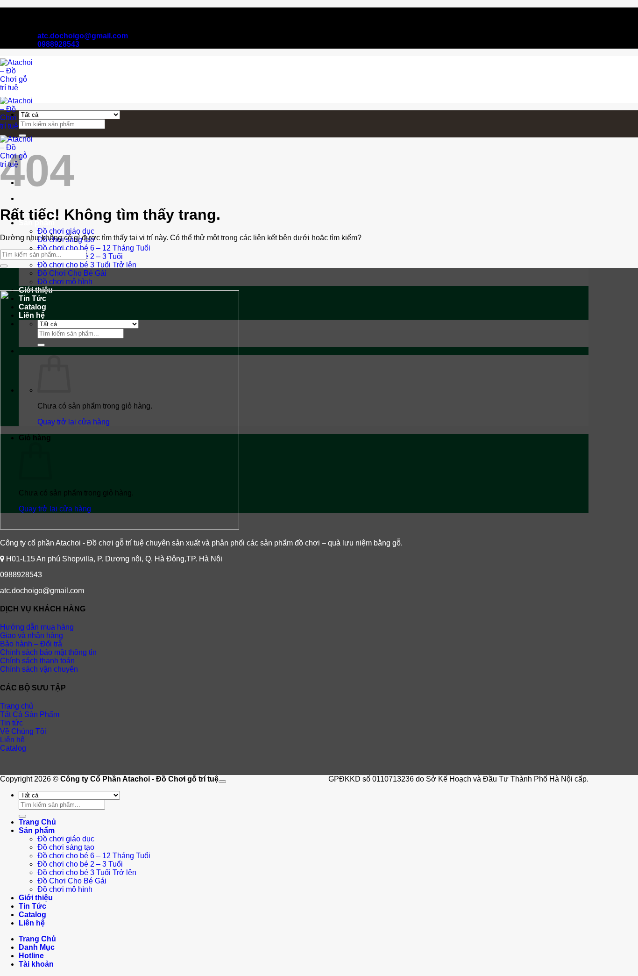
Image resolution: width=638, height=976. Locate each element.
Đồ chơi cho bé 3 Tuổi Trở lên (86, 265)
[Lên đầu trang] (222, 781)
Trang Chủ (37, 822)
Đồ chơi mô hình (64, 282)
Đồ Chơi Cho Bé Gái (71, 273)
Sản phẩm (37, 830)
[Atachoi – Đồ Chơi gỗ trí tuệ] (17, 126)
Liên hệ (32, 923)
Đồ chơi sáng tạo (65, 847)
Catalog (32, 915)
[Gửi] (22, 135)
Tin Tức (32, 906)
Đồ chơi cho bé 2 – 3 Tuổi (80, 864)
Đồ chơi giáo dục (65, 231)
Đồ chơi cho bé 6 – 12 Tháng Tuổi (93, 248)
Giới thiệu (36, 898)
